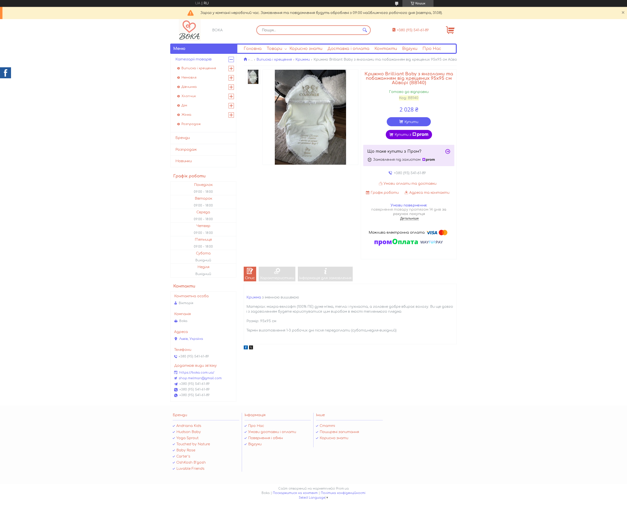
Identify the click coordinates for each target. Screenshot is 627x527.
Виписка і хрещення (274, 59)
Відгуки (409, 48)
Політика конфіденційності (343, 493)
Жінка (186, 114)
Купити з (403, 135)
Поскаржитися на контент (295, 493)
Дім (184, 105)
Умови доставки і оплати (272, 432)
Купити (411, 122)
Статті (327, 426)
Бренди (182, 138)
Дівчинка (189, 87)
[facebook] (246, 348)
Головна (253, 48)
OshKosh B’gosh (191, 462)
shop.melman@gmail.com (200, 378)
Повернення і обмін (265, 438)
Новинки (183, 161)
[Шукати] (365, 30)
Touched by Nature (193, 444)
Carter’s (183, 456)
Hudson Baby (188, 432)
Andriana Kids (188, 426)
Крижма (253, 297)
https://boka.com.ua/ (196, 372)
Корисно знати (305, 48)
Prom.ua (342, 488)
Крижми (302, 59)
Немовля (188, 77)
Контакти (385, 48)
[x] (251, 348)
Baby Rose (185, 450)
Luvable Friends (190, 468)
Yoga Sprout (187, 438)
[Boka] (190, 30)
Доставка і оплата (348, 48)
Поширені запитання (339, 432)
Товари (274, 48)
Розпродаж (191, 124)
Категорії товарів (193, 59)
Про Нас (431, 48)
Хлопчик (188, 96)
